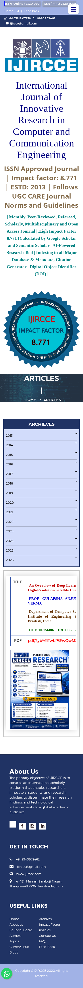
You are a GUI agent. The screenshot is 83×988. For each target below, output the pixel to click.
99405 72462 (46, 18)
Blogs (14, 952)
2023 (9, 531)
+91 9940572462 (28, 859)
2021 (9, 512)
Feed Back (31, 11)
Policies (44, 930)
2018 (9, 483)
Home (8, 11)
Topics (14, 941)
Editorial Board (21, 930)
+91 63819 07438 (19, 18)
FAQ (19, 11)
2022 (10, 521)
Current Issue (19, 947)
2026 (10, 560)
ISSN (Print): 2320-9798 (59, 4)
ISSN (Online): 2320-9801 (23, 4)
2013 (9, 435)
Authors (15, 935)
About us (16, 924)
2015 (9, 454)
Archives (45, 919)
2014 (9, 445)
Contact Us (47, 935)
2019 (9, 493)
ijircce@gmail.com (23, 23)
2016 (9, 464)
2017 (9, 474)
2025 (10, 550)
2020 (10, 502)
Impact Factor (49, 924)
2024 (10, 541)
